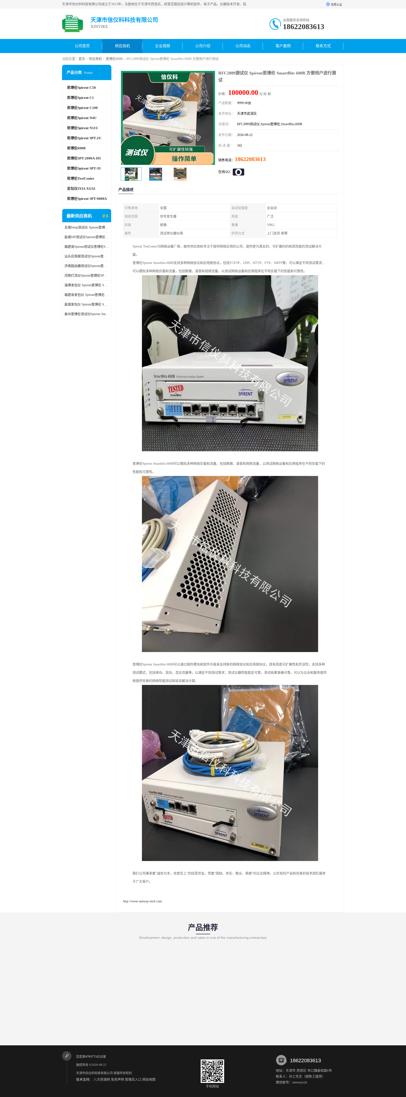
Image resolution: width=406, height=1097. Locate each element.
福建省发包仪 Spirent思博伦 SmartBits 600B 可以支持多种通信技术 (86, 295)
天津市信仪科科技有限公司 (94, 1073)
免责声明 (117, 1079)
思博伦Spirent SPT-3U (84, 168)
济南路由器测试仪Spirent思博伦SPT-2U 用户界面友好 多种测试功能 (86, 266)
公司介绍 (202, 46)
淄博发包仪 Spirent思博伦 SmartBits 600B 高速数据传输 (86, 285)
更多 (105, 216)
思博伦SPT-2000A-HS (84, 158)
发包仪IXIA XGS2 (81, 188)
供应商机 (122, 46)
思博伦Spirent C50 (81, 87)
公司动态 (242, 46)
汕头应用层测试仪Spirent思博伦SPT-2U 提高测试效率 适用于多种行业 (86, 256)
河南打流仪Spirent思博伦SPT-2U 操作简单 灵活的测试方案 (86, 275)
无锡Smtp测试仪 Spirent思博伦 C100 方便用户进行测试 (86, 227)
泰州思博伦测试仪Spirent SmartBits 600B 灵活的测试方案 (86, 314)
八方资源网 (102, 1079)
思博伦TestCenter (80, 178)
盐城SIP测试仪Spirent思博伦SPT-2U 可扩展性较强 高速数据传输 (86, 237)
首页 (81, 59)
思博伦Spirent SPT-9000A (87, 199)
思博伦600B (114, 59)
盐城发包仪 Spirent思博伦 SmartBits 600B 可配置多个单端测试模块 (86, 304)
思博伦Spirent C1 (80, 98)
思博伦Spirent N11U (82, 128)
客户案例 (283, 46)
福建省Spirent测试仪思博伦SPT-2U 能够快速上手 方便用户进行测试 (86, 246)
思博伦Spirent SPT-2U (84, 138)
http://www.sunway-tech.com (142, 901)
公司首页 (82, 46)
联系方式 (323, 46)
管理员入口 (133, 1079)
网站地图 (149, 1079)
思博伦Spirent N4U (82, 118)
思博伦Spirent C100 (82, 108)
